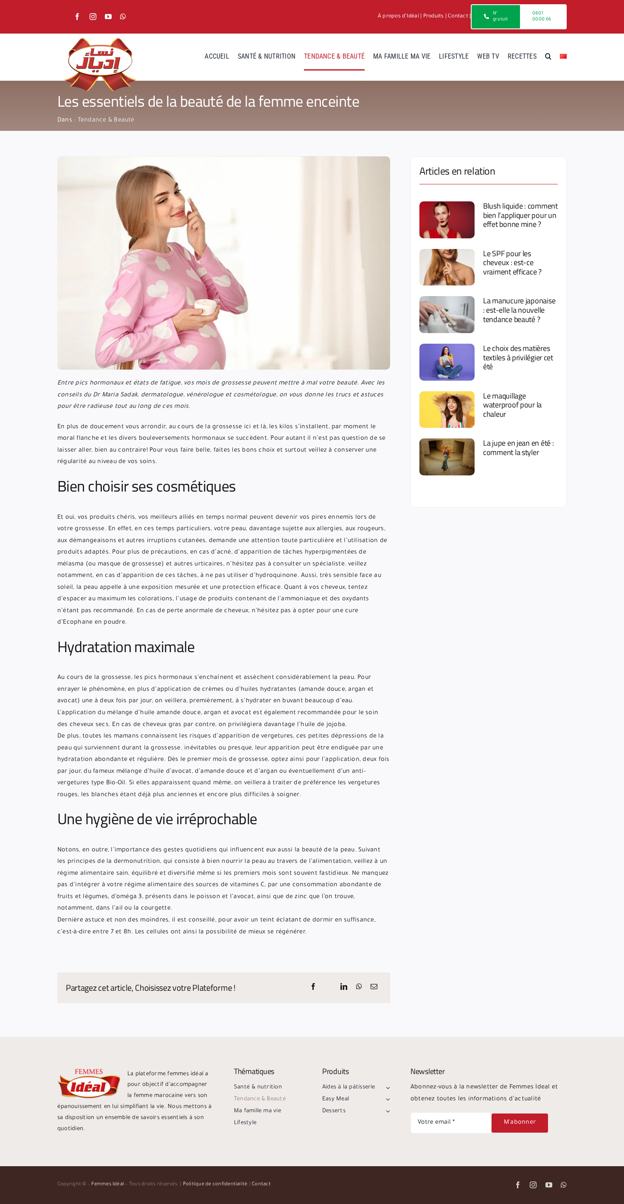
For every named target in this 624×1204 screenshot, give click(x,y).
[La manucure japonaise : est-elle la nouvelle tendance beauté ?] (447, 314)
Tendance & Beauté (106, 120)
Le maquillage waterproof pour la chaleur (512, 405)
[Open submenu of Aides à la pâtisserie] (387, 1087)
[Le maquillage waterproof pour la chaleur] (447, 409)
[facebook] (77, 16)
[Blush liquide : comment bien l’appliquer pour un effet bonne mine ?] (447, 219)
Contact (458, 17)
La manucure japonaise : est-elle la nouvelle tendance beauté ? (519, 310)
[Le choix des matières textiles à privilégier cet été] (447, 362)
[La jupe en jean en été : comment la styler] (447, 456)
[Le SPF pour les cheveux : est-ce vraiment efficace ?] (447, 267)
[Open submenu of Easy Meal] (387, 1099)
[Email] (374, 988)
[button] (548, 57)
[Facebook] (313, 988)
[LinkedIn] (343, 988)
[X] (328, 988)
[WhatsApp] (359, 988)
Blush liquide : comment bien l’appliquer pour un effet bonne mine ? (520, 215)
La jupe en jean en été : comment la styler (518, 447)
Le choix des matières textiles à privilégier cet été (518, 357)
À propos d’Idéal (398, 17)
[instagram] (93, 16)
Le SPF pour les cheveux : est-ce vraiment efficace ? (512, 262)
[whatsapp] (123, 16)
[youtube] (108, 16)
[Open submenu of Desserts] (387, 1111)
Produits (433, 17)
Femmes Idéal (107, 1184)
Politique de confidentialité (215, 1184)
